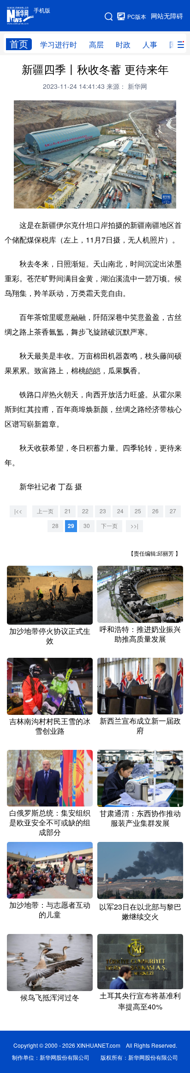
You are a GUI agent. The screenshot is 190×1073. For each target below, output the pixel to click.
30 (86, 526)
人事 (149, 44)
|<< (18, 511)
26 (155, 511)
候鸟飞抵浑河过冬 (49, 997)
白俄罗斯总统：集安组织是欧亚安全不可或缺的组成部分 (49, 822)
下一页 (109, 526)
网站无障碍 (167, 16)
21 (68, 511)
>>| (134, 526)
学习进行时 (58, 44)
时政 (123, 44)
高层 (96, 44)
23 (103, 511)
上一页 (45, 511)
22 (85, 511)
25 (138, 511)
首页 (19, 44)
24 (120, 511)
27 (173, 511)
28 (55, 526)
